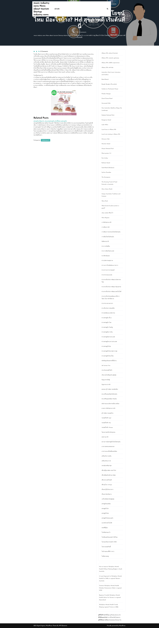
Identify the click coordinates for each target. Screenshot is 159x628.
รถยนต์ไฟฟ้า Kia (106, 422)
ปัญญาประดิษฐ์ (106, 379)
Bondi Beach (105, 79)
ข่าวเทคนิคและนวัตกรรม (108, 313)
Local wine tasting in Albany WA (111, 134)
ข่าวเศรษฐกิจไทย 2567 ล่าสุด (109, 351)
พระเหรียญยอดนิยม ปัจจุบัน (109, 399)
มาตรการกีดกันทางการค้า (108, 408)
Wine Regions (105, 217)
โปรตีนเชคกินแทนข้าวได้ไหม (110, 537)
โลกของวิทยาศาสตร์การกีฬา (109, 542)
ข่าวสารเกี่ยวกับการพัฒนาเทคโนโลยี (111, 291)
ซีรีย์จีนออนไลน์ (102, 617)
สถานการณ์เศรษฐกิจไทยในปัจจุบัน (111, 442)
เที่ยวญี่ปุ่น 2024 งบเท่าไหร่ (109, 470)
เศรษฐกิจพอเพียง (106, 503)
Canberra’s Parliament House (110, 89)
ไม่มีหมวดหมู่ (105, 556)
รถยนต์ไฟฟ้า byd (106, 418)
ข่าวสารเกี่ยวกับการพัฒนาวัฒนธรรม (111, 286)
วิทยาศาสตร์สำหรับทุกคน (108, 432)
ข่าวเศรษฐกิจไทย (106, 346)
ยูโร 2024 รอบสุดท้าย (107, 413)
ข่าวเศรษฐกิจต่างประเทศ (108, 337)
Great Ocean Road (107, 98)
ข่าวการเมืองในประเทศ (108, 251)
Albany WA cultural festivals (110, 53)
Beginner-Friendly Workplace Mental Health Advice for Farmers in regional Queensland (110, 598)
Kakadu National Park (108, 115)
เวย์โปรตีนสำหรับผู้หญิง (108, 499)
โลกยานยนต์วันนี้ (106, 546)
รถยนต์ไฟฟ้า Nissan (107, 427)
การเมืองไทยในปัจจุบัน (108, 236)
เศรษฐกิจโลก (105, 508)
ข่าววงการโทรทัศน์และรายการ (110, 265)
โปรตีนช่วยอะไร (78, 35)
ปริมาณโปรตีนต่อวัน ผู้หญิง (109, 375)
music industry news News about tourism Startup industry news (41, 9)
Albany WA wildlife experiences (110, 62)
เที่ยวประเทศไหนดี (107, 480)
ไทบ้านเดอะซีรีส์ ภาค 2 (108, 551)
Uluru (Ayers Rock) (107, 189)
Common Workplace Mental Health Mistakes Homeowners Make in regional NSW (110, 588)
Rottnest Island (106, 163)
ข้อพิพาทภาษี (105, 241)
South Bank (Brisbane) (108, 167)
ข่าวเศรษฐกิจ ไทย (106, 322)
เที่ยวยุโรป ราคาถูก (107, 484)
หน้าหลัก (57, 9)
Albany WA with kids (107, 67)
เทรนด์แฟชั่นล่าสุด (107, 465)
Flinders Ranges (106, 93)
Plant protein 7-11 (106, 153)
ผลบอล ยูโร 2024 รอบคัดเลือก (110, 389)
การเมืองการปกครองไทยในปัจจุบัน (111, 232)
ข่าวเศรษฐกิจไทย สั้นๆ (108, 356)
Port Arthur (105, 158)
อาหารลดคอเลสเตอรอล (108, 446)
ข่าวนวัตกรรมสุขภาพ (107, 260)
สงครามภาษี (105, 437)
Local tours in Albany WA (109, 129)
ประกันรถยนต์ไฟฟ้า (107, 370)
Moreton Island (106, 143)
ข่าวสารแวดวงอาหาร (107, 303)
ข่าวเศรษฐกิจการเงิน (107, 332)
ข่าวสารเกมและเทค (107, 275)
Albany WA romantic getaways (110, 58)
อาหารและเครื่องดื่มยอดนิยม (109, 451)
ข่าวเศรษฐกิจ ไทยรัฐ (107, 327)
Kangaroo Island (106, 120)
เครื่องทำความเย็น (106, 456)
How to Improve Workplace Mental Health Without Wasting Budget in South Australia (110, 569)
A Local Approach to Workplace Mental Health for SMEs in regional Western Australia (110, 579)
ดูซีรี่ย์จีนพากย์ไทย (103, 620)
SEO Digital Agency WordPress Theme (45, 625)
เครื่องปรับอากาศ (106, 461)
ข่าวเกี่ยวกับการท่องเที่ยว (108, 308)
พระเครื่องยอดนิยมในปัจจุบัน (109, 394)
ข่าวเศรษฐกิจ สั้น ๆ (107, 317)
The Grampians (106, 177)
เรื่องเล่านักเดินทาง (107, 494)
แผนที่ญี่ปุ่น (105, 527)
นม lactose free (106, 365)
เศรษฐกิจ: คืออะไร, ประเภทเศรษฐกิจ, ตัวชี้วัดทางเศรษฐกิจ (50, 121)
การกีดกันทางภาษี (106, 222)
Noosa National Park (108, 148)
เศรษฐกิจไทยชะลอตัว (107, 518)
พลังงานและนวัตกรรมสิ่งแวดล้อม (110, 403)
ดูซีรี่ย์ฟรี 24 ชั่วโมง (103, 615)
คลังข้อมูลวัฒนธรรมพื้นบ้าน (109, 360)
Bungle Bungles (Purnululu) (109, 84)
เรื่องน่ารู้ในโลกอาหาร (107, 489)
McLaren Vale (106, 139)
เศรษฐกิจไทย (105, 513)
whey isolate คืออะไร (107, 213)
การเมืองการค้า (106, 227)
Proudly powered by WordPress (116, 625)
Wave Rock (105, 201)
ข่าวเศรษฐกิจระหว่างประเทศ (109, 341)
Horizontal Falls (106, 103)
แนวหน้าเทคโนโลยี (107, 523)
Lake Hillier (105, 124)
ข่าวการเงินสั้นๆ (106, 246)
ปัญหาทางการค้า (106, 384)
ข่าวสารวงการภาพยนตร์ (108, 270)
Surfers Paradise (106, 172)
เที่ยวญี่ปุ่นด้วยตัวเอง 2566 (109, 475)
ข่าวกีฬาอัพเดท (106, 256)
